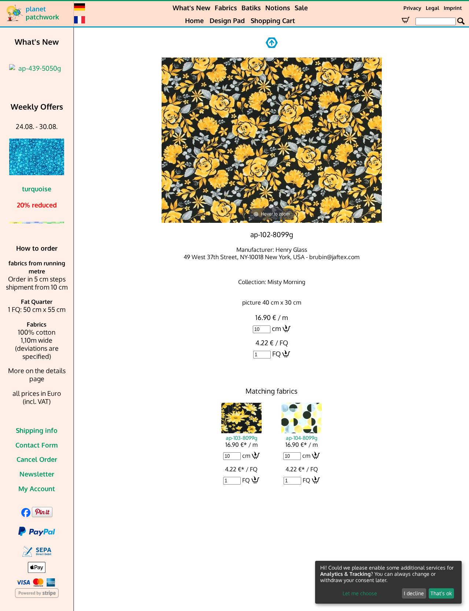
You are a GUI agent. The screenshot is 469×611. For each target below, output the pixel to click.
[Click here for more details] (36, 68)
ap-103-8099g (241, 437)
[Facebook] (25, 515)
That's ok (441, 593)
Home (194, 20)
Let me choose (360, 593)
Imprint (453, 8)
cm (276, 328)
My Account (36, 489)
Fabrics (226, 8)
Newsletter (36, 474)
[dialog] (388, 582)
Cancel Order (36, 459)
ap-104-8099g (301, 437)
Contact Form (36, 445)
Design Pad (227, 20)
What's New (191, 8)
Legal (432, 8)
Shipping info (37, 430)
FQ (276, 354)
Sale (301, 8)
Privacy (412, 8)
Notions (277, 8)
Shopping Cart (273, 20)
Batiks (251, 8)
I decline (414, 593)
